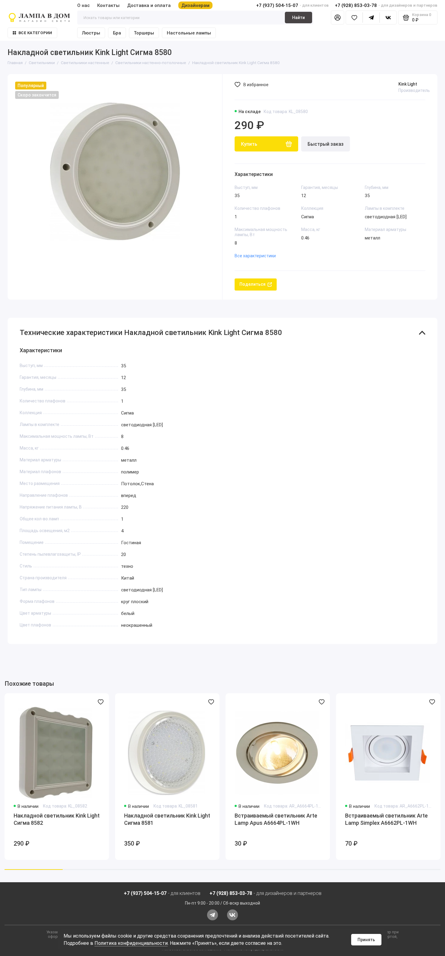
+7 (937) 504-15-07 (277, 5)
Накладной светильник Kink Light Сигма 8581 (167, 819)
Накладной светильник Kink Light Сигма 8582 (57, 819)
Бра (117, 33)
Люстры (91, 33)
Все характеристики (255, 255)
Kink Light (407, 84)
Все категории (35, 33)
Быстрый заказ (326, 144)
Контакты (108, 5)
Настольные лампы (189, 33)
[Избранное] (354, 17)
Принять (366, 939)
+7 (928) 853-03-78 (356, 5)
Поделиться (252, 284)
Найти (298, 17)
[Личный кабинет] (337, 17)
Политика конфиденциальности (131, 943)
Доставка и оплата (149, 5)
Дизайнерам (195, 5)
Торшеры (144, 33)
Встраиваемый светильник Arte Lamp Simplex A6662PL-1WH (386, 819)
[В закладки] (100, 702)
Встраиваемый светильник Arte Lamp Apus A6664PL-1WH (276, 819)
